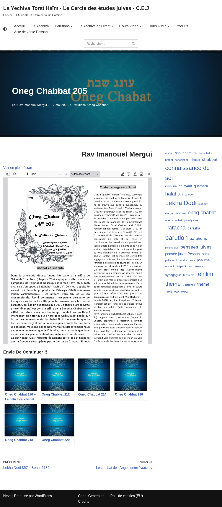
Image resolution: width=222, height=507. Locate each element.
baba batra (205, 153)
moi (177, 213)
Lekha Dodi (180, 203)
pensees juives (196, 246)
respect (169, 266)
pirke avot (171, 260)
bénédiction (182, 159)
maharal (203, 204)
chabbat (209, 159)
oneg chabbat (173, 220)
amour (169, 153)
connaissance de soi (187, 173)
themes (189, 284)
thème (203, 284)
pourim (183, 260)
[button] (71, 26)
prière (192, 260)
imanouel (187, 194)
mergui (169, 213)
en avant (185, 186)
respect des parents (189, 266)
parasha (194, 228)
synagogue (173, 275)
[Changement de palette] (5, 29)
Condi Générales (91, 496)
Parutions (79, 105)
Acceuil (20, 26)
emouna (171, 186)
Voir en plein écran (17, 168)
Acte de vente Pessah (31, 32)
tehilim (204, 274)
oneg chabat (202, 212)
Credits (83, 501)
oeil (184, 213)
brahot (169, 159)
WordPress (43, 496)
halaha (172, 194)
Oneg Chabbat (97, 105)
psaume (203, 260)
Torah (168, 292)
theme (173, 284)
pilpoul (206, 254)
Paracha (175, 227)
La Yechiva (40, 26)
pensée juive (175, 254)
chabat (195, 159)
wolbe (184, 292)
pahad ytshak (191, 220)
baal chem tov (186, 153)
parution (176, 237)
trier (176, 292)
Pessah (194, 254)
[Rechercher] (133, 43)
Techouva (188, 275)
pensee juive (171, 247)
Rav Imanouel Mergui (32, 105)
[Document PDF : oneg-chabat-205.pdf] (77, 257)
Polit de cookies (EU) (126, 496)
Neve (7, 496)
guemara (201, 186)
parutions (198, 238)
